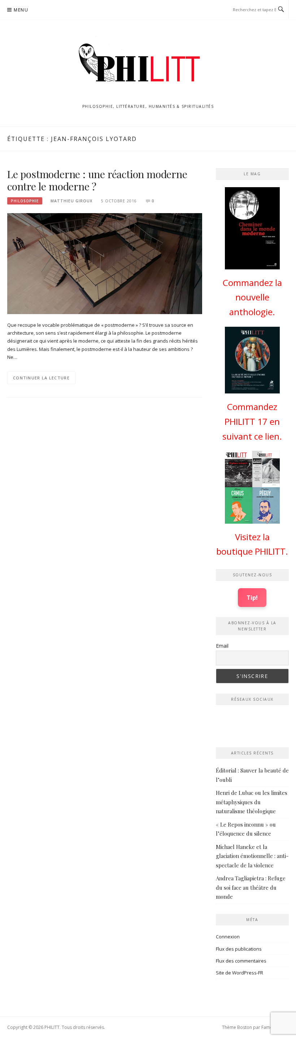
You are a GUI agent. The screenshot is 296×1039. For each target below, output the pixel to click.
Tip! (252, 597)
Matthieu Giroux (71, 200)
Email (222, 645)
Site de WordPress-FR (239, 972)
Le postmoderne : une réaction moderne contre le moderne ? (97, 180)
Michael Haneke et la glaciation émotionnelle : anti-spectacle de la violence (252, 856)
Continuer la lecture (41, 377)
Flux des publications (239, 949)
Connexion (228, 936)
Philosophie (25, 200)
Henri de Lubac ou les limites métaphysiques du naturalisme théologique (251, 802)
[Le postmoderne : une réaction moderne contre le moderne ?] (104, 263)
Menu (21, 10)
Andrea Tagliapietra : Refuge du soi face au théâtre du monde (251, 887)
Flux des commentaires (241, 960)
